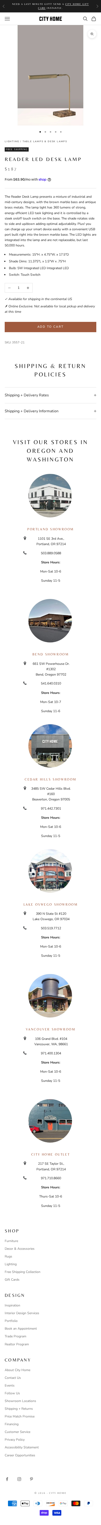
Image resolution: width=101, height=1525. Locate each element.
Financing (12, 1424)
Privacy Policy (15, 1439)
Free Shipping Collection (22, 1272)
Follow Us (12, 1393)
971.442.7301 (51, 808)
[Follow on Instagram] (19, 1479)
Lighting (12, 141)
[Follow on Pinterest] (31, 1479)
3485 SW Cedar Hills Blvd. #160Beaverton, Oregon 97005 (51, 794)
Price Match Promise (20, 1416)
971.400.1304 (51, 1053)
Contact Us (13, 1378)
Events (10, 1385)
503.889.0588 (51, 553)
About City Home (17, 1370)
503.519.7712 (51, 928)
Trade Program (15, 1336)
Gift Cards (12, 1279)
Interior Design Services (22, 1313)
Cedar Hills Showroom (50, 779)
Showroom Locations (20, 1401)
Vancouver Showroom (50, 1029)
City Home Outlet (50, 1154)
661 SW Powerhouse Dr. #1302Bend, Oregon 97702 (51, 669)
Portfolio (11, 1321)
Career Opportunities (20, 1455)
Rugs (8, 1256)
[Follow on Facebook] (7, 1479)
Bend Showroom (50, 654)
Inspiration (12, 1305)
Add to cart (50, 327)
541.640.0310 (51, 683)
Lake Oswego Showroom (50, 904)
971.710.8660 (51, 1178)
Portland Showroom (50, 529)
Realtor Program (17, 1344)
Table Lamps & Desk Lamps (45, 141)
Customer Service (17, 1432)
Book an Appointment (21, 1328)
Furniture (11, 1241)
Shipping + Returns (19, 1408)
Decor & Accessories (20, 1248)
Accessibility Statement (22, 1447)
